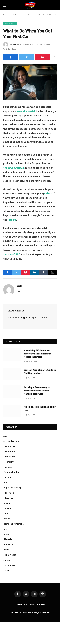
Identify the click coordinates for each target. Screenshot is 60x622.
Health (6, 518)
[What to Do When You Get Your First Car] (30, 82)
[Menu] (5, 5)
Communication (11, 472)
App (5, 436)
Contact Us (21, 604)
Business (7, 467)
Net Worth (8, 544)
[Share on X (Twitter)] (26, 57)
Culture (7, 477)
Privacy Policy (37, 604)
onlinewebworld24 (13, 167)
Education (8, 498)
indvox (48, 193)
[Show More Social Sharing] (54, 57)
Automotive (9, 23)
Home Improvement (13, 523)
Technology (9, 565)
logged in (25, 317)
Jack (14, 44)
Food (5, 513)
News (6, 549)
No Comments (46, 44)
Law (5, 528)
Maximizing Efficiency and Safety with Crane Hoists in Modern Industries (37, 353)
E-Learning (8, 492)
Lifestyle (7, 539)
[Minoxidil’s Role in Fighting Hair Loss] (12, 411)
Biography (8, 461)
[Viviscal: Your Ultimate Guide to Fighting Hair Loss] (12, 374)
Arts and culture (11, 441)
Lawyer (6, 534)
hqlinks (12, 219)
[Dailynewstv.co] (30, 5)
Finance (7, 508)
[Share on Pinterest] (42, 57)
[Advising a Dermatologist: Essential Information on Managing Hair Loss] (12, 391)
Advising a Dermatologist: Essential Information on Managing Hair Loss (37, 390)
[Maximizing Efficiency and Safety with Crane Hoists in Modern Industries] (12, 354)
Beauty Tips (9, 456)
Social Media (9, 554)
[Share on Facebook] (10, 57)
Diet (5, 482)
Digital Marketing (12, 487)
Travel (6, 570)
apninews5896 (11, 254)
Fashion (7, 503)
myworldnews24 (25, 111)
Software (8, 559)
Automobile (9, 446)
